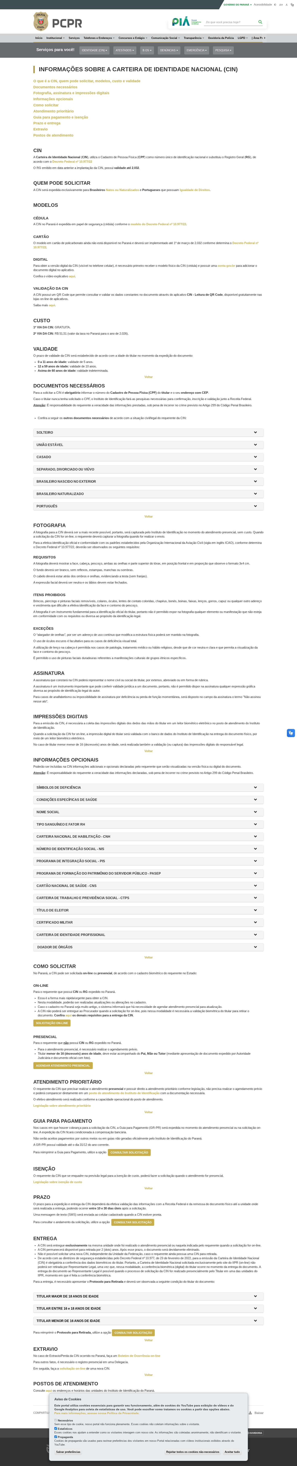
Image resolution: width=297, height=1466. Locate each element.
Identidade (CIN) (93, 50)
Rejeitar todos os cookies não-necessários (192, 1451)
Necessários (65, 1420)
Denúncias (168, 50)
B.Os (146, 50)
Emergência (196, 50)
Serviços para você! (55, 50)
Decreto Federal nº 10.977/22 (72, 161)
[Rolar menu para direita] (265, 38)
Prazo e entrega (46, 123)
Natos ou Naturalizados (122, 190)
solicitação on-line (72, 1368)
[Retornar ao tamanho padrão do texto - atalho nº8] (286, 4)
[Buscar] (260, 22)
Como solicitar (46, 105)
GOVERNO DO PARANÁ (237, 4)
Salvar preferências (68, 1451)
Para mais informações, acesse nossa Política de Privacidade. (96, 1413)
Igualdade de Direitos (195, 190)
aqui (68, 1015)
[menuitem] (55, 38)
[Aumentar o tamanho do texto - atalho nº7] (281, 4)
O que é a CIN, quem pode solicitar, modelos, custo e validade (86, 81)
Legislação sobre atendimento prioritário (62, 1105)
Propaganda (65, 1437)
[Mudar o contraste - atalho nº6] (275, 4)
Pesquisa (222, 50)
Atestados (124, 50)
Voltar (148, 377)
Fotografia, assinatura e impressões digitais (71, 93)
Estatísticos (65, 1428)
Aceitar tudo (232, 1451)
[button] (257, 433)
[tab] (148, 433)
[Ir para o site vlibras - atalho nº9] (292, 4)
